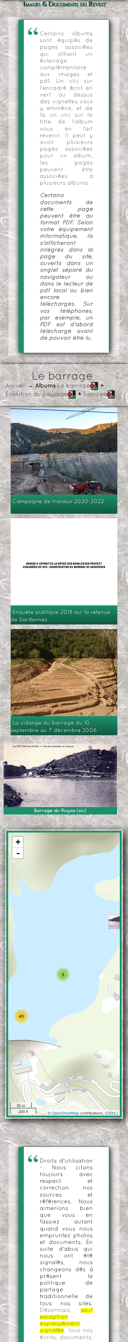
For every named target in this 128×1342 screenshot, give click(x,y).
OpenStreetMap (65, 1113)
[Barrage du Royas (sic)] (115, 921)
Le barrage (74, 386)
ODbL (111, 1113)
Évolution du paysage (37, 394)
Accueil (16, 386)
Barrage (95, 394)
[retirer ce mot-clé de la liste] (94, 386)
